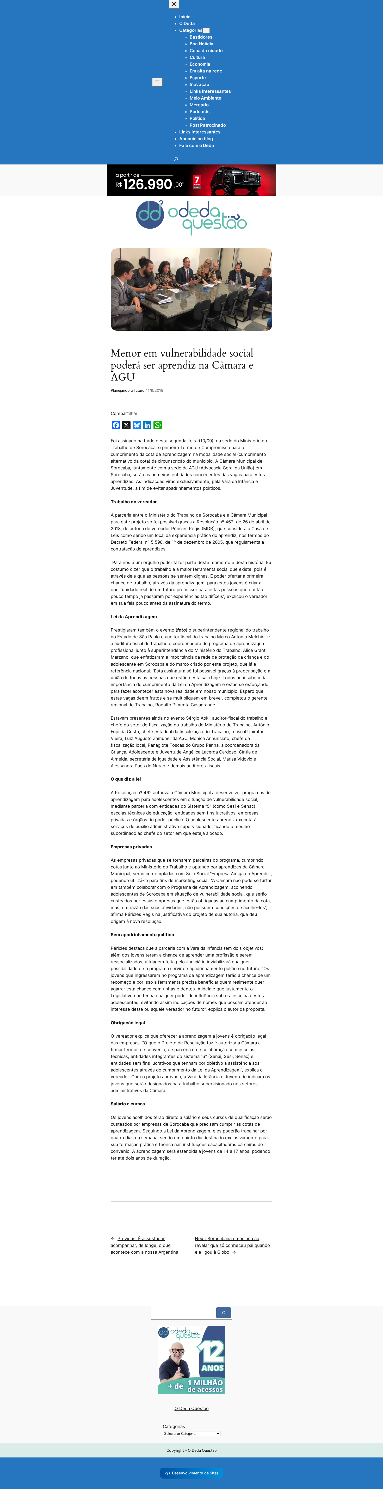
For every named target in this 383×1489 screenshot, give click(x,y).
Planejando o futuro (128, 390)
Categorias (174, 1426)
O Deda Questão (192, 1408)
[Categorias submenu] (206, 30)
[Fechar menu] (174, 4)
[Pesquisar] (223, 1312)
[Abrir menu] (157, 82)
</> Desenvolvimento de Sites (191, 1473)
